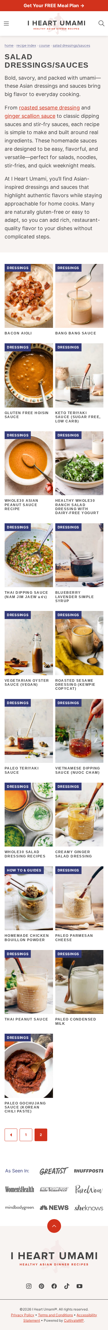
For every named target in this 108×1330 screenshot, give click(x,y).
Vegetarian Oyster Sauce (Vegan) (27, 683)
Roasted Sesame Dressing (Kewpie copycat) (75, 685)
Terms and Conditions (55, 1315)
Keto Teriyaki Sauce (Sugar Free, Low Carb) (78, 417)
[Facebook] (54, 1286)
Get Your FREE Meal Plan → (54, 5)
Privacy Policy (22, 1315)
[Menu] (6, 23)
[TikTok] (66, 1286)
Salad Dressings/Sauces (71, 45)
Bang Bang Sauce (75, 333)
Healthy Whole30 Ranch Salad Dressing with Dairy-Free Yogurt (77, 507)
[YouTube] (79, 1286)
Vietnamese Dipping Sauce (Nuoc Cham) (77, 770)
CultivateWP (74, 1320)
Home (9, 45)
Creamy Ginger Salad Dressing (73, 854)
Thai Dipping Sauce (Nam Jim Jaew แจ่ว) (26, 595)
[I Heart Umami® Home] (56, 23)
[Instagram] (28, 1286)
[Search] (101, 23)
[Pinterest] (41, 1286)
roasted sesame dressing (49, 108)
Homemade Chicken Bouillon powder (27, 938)
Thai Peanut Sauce (26, 1019)
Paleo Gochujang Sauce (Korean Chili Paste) (25, 1107)
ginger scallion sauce (30, 116)
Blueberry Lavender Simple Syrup (74, 597)
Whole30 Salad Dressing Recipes (25, 854)
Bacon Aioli (18, 333)
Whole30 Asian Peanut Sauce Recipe (22, 505)
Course (44, 45)
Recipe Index (26, 45)
